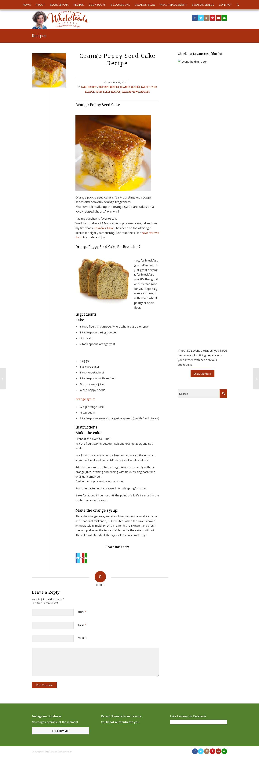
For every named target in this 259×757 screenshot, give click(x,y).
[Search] (236, 4)
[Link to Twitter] (201, 18)
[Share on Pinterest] (83, 558)
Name (82, 611)
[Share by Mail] (86, 558)
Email (82, 624)
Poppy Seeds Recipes (108, 92)
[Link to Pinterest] (212, 18)
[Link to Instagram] (207, 18)
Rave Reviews (130, 92)
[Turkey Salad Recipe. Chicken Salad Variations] (256, 378)
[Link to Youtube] (218, 18)
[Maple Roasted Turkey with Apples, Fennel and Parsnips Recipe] (3, 378)
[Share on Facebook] (76, 558)
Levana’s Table (104, 228)
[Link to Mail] (224, 18)
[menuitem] (26, 4)
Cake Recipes (89, 87)
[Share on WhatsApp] (81, 558)
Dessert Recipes (108, 87)
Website (82, 637)
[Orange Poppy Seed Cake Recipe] (49, 70)
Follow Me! (60, 731)
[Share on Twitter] (78, 558)
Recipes (39, 35)
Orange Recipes (130, 87)
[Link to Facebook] (195, 18)
